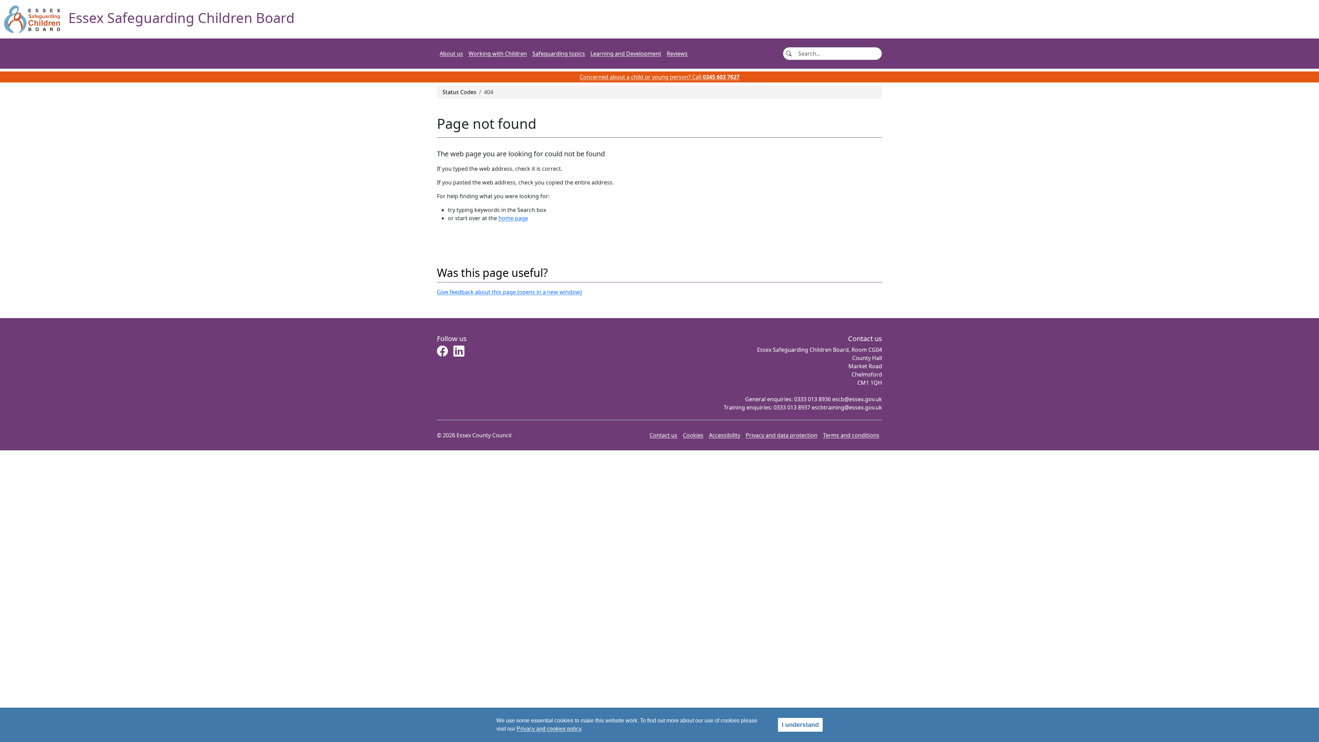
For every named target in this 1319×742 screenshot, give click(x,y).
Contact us (663, 435)
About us (451, 53)
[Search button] (788, 53)
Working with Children (498, 53)
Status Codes (459, 92)
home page (513, 218)
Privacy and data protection (782, 435)
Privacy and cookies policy (549, 729)
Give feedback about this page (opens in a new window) (509, 292)
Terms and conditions (851, 435)
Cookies (693, 435)
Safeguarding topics (558, 53)
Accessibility (724, 435)
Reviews (677, 53)
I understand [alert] (800, 724)
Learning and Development (625, 53)
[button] (442, 353)
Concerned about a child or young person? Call (660, 77)
